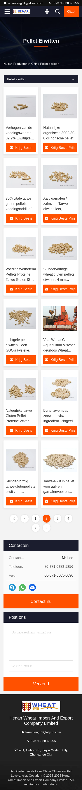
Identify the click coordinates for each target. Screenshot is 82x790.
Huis (6, 63)
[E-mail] (32, 587)
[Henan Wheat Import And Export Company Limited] (21, 11)
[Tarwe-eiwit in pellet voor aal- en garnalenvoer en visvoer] (60, 460)
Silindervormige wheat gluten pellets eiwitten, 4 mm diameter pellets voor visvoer (59, 279)
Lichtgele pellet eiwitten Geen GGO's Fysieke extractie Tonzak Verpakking (18, 350)
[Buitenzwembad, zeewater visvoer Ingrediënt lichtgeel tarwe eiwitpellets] (60, 389)
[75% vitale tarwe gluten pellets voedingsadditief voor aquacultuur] (21, 177)
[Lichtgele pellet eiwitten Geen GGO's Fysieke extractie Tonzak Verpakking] (21, 318)
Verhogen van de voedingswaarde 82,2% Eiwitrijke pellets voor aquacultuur (19, 138)
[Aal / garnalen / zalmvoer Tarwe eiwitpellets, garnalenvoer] (60, 177)
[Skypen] (12, 587)
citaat (71, 11)
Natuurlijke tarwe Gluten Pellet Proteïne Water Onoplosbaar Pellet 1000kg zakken (21, 421)
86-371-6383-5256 (65, 3)
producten (20, 63)
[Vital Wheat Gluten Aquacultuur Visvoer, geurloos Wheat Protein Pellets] (60, 318)
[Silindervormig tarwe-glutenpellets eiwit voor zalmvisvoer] (21, 460)
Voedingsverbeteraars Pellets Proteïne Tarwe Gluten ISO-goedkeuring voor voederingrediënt (23, 279)
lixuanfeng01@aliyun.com (25, 3)
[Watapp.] (22, 587)
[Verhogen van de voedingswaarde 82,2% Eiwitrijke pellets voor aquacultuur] (21, 106)
